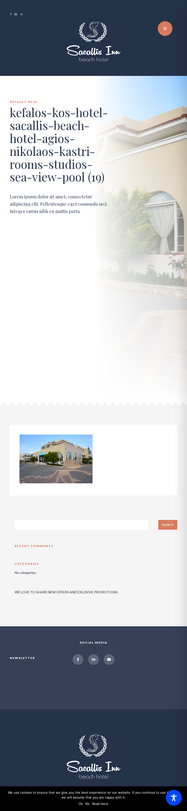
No (87, 804)
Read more (100, 804)
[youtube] (17, 14)
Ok (81, 804)
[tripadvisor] (23, 14)
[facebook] (12, 14)
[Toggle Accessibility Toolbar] (173, 797)
